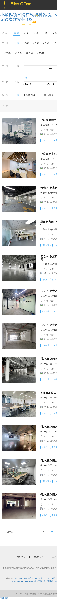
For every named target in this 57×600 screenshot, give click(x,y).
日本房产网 (28, 578)
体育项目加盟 (49, 578)
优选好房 (26, 24)
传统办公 (12, 33)
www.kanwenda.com (20, 581)
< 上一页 (9, 532)
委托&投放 (13, 43)
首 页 (10, 24)
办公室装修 (48, 581)
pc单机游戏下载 (35, 581)
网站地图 (4, 598)
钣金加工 (19, 578)
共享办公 (30, 33)
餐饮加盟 (38, 578)
